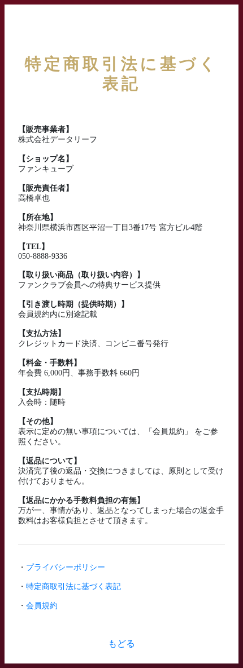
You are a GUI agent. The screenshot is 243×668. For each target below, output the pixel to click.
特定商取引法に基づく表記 (73, 586)
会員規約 (42, 605)
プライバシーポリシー (65, 567)
